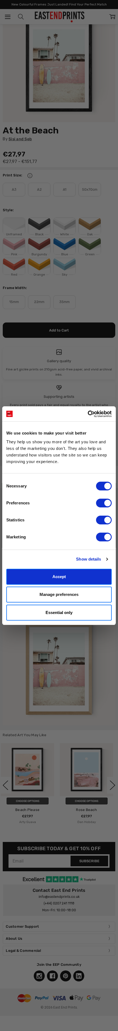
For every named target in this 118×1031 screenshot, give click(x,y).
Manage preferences (59, 594)
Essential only (59, 612)
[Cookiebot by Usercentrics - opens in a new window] (88, 414)
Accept (59, 576)
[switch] (104, 503)
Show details (88, 559)
